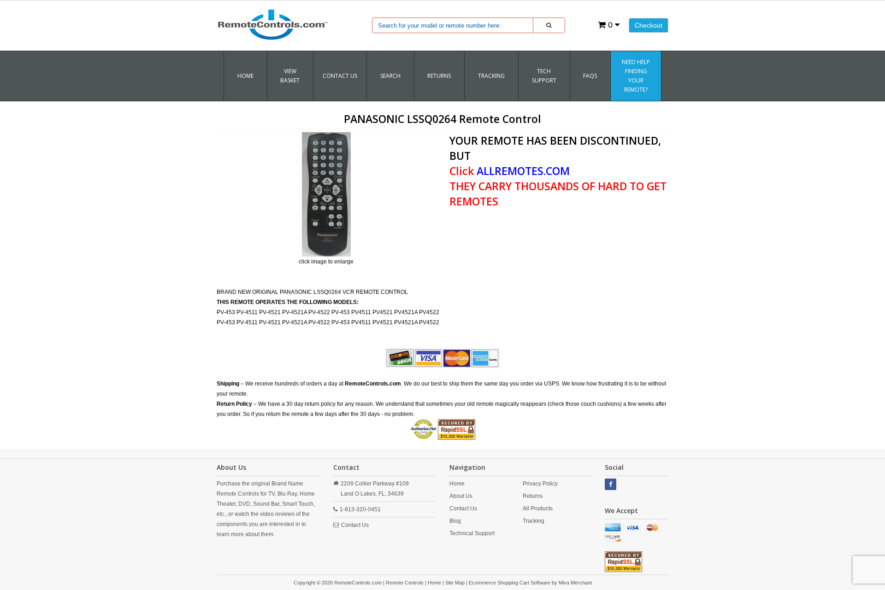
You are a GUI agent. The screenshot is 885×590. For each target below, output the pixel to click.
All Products (538, 508)
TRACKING (491, 76)
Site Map (455, 582)
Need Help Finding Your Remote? (636, 75)
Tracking (533, 521)
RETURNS (439, 76)
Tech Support (544, 75)
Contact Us (340, 76)
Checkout (648, 25)
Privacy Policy (540, 483)
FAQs (590, 76)
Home (245, 76)
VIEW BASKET (290, 75)
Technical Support (472, 533)
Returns (533, 496)
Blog (455, 521)
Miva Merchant (575, 582)
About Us (460, 496)
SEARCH (390, 76)
